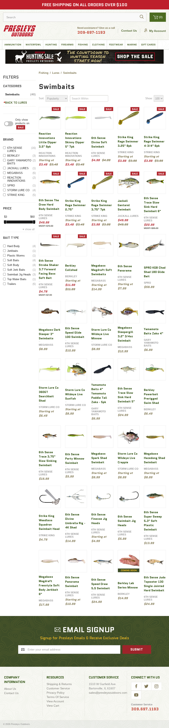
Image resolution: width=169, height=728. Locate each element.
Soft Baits (21, 260)
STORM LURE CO (21, 190)
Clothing (98, 44)
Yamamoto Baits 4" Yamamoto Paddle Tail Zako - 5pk (99, 393)
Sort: (42, 98)
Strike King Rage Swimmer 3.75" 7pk (101, 205)
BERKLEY (21, 155)
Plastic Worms (21, 255)
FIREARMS (67, 44)
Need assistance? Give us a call (96, 31)
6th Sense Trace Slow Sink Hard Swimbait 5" (126, 394)
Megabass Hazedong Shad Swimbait (154, 458)
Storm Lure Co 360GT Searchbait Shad (49, 394)
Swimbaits (20, 94)
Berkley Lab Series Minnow (128, 585)
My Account (157, 30)
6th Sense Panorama (125, 268)
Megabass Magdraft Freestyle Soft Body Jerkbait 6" (49, 585)
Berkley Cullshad (71, 267)
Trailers (21, 283)
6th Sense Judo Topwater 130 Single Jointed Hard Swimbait (154, 583)
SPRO (21, 185)
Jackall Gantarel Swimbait (124, 205)
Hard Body (21, 246)
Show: (149, 98)
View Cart (53, 705)
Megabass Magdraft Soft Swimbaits (101, 269)
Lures (22, 103)
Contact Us (129, 30)
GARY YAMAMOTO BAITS (21, 162)
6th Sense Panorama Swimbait (72, 581)
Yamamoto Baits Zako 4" (153, 331)
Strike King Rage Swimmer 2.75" (75, 205)
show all (30, 229)
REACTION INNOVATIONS (21, 179)
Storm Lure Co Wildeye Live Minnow (101, 334)
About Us (10, 688)
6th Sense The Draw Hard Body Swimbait (49, 204)
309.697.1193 (145, 709)
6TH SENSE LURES (21, 149)
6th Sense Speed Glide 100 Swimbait (74, 332)
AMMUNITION (12, 44)
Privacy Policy (56, 692)
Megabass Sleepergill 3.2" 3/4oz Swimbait (125, 334)
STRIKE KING (21, 194)
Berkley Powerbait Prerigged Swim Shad (151, 396)
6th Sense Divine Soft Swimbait (99, 142)
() (161, 17)
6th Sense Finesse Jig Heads (99, 518)
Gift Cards (148, 44)
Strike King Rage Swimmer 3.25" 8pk (128, 141)
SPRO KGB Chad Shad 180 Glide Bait (154, 272)
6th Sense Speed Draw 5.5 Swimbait (100, 584)
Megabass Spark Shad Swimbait (99, 458)
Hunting (51, 44)
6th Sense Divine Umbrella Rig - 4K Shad (75, 520)
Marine (132, 44)
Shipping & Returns (59, 684)
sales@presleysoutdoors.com (108, 692)
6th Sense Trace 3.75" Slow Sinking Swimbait (48, 458)
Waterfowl (33, 44)
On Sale (25, 123)
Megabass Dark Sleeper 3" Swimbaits (49, 334)
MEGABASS (21, 172)
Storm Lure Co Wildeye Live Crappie (127, 458)
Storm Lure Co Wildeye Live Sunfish (75, 394)
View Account (55, 701)
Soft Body (21, 265)
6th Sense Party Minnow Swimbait (74, 458)
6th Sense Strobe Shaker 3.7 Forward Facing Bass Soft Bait (49, 269)
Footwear (116, 44)
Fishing (83, 44)
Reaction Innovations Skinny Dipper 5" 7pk (74, 140)
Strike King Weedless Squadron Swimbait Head (49, 522)
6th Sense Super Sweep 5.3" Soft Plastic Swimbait (153, 521)
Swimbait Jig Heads (21, 274)
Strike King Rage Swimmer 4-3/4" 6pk (154, 141)
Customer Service (58, 688)
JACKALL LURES (21, 168)
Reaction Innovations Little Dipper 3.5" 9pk (47, 140)
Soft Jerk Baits (21, 269)
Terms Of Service (58, 697)
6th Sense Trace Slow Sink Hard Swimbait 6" (152, 204)
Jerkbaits (21, 250)
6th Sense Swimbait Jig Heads (127, 520)
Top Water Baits (21, 279)
